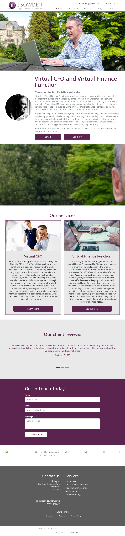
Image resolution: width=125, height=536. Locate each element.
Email (48, 136)
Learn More (33, 308)
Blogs (100, 8)
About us (88, 8)
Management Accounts (76, 488)
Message (29, 416)
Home (59, 8)
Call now (77, 136)
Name (27, 395)
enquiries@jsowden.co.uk (48, 500)
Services (71, 8)
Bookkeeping (71, 491)
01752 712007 (53, 504)
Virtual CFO (70, 481)
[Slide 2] (62, 67)
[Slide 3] (67, 67)
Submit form (36, 434)
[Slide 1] (58, 67)
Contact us (114, 8)
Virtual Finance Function (76, 484)
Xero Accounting (73, 494)
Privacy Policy (76, 516)
